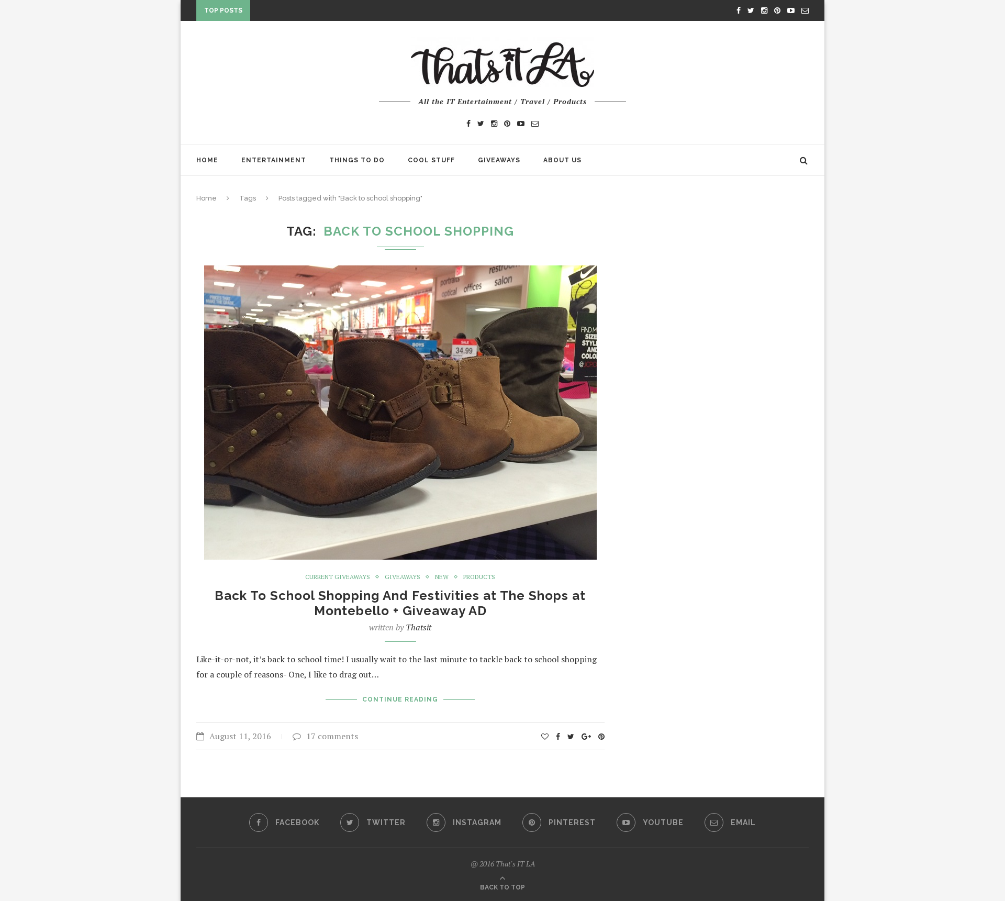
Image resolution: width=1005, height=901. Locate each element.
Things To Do (357, 160)
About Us (562, 160)
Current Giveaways (337, 577)
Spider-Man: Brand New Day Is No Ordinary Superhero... (365, 12)
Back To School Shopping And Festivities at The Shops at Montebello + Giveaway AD (400, 603)
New (442, 577)
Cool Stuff (431, 160)
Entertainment (273, 160)
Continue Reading (400, 699)
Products (479, 577)
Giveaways (499, 160)
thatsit (418, 627)
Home (207, 160)
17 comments (332, 736)
